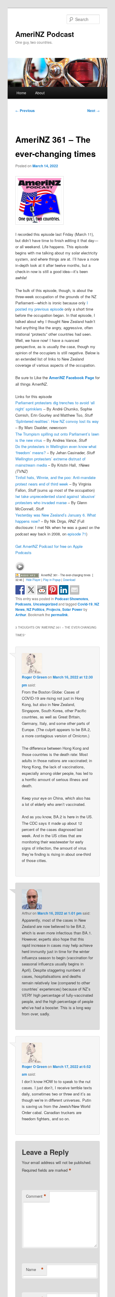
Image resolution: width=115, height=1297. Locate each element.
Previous (25, 110)
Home (21, 92)
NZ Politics (36, 609)
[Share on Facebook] (20, 590)
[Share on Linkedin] (63, 590)
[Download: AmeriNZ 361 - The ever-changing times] (27, 575)
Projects (53, 609)
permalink (59, 614)
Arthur (20, 614)
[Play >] (20, 566)
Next (93, 110)
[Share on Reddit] (42, 590)
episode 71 (77, 534)
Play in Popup (51, 580)
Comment (36, 1196)
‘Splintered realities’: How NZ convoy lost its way (57, 421)
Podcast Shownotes (71, 598)
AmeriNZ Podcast (44, 34)
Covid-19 (85, 604)
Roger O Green (34, 677)
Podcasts (23, 604)
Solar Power (72, 609)
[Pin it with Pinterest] (53, 590)
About (40, 92)
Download (69, 580)
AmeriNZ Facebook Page (71, 377)
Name (35, 1269)
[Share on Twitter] (31, 590)
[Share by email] (74, 590)
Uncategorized (45, 604)
